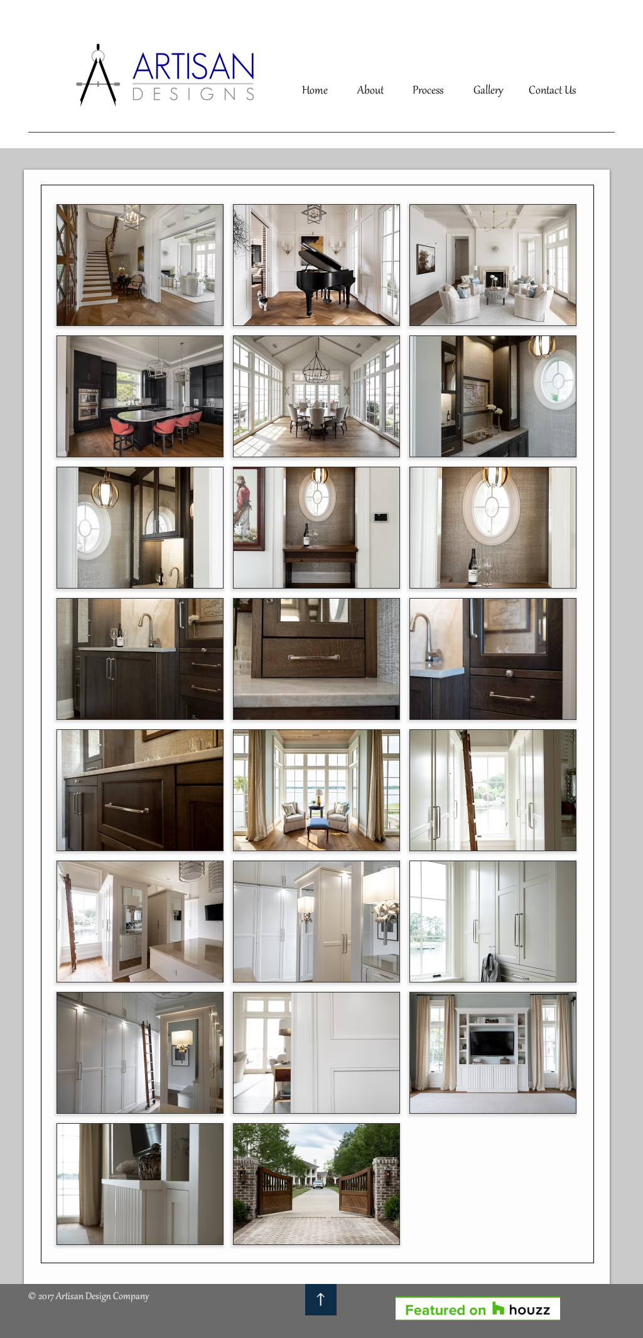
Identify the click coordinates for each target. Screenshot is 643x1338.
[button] (140, 265)
